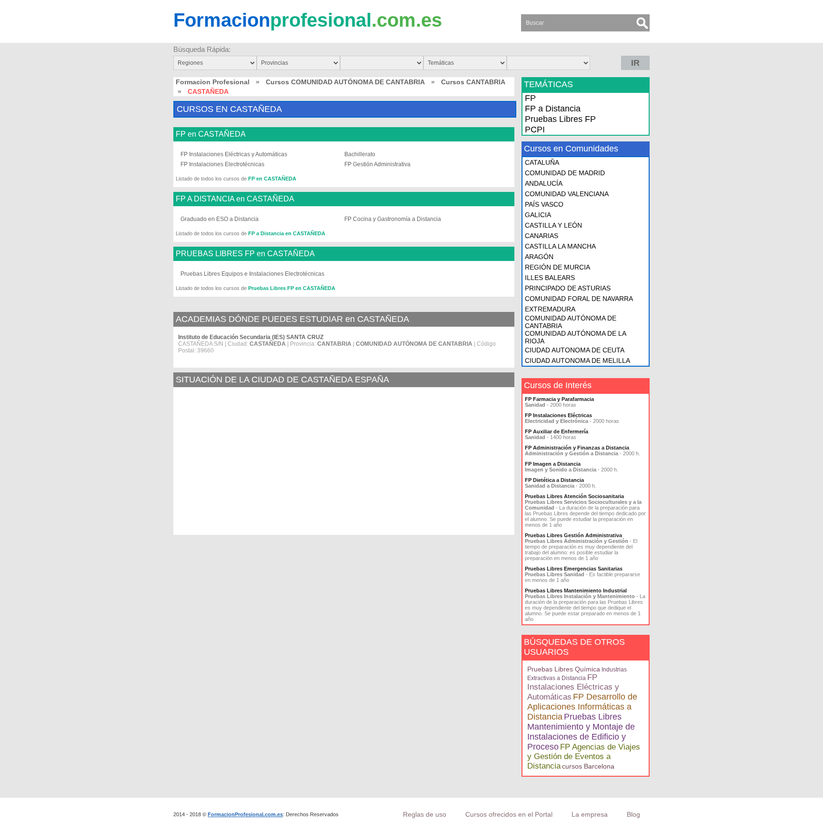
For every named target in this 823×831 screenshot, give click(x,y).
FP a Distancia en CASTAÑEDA (286, 233)
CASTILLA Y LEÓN (553, 225)
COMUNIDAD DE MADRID (565, 173)
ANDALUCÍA (543, 183)
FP (530, 98)
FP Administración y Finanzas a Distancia (577, 448)
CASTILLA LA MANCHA (560, 246)
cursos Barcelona (588, 766)
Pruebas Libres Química (563, 669)
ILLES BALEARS (550, 277)
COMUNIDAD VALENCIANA (567, 194)
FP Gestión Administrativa (377, 164)
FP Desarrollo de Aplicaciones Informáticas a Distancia (582, 706)
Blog (633, 814)
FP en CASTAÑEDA (211, 134)
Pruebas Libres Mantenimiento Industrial (576, 590)
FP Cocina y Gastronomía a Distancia (392, 219)
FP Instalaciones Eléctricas (558, 415)
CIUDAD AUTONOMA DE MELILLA (577, 360)
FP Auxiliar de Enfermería (556, 431)
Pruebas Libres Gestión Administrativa (573, 535)
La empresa (590, 814)
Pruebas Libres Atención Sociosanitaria (574, 496)
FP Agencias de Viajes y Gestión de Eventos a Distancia (583, 756)
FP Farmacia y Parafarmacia (559, 399)
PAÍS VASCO (544, 204)
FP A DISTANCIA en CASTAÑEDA (235, 199)
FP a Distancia (553, 108)
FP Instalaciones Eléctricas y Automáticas (234, 154)
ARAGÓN (539, 256)
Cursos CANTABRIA (473, 82)
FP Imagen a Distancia (553, 464)
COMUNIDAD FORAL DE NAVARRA (579, 298)
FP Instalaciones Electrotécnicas (222, 164)
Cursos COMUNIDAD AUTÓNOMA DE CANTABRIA (345, 82)
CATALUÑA (542, 162)
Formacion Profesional (213, 82)
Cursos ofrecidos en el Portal (508, 814)
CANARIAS (541, 236)
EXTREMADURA (550, 309)
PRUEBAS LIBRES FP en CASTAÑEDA (245, 254)
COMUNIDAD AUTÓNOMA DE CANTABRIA (570, 322)
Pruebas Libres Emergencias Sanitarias (573, 568)
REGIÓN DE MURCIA (557, 267)
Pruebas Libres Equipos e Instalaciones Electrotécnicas (252, 273)
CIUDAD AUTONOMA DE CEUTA (574, 350)
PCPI (535, 129)
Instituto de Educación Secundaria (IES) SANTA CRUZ (250, 337)
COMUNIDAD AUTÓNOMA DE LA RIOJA (575, 337)
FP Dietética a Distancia (554, 480)
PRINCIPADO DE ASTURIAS (568, 288)
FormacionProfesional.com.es (245, 814)
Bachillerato (359, 154)
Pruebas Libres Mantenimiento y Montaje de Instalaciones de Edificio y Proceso (581, 731)
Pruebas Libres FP (560, 119)
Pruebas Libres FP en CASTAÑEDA (291, 288)
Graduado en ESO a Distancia (220, 219)
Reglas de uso (424, 814)
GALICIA (538, 215)
